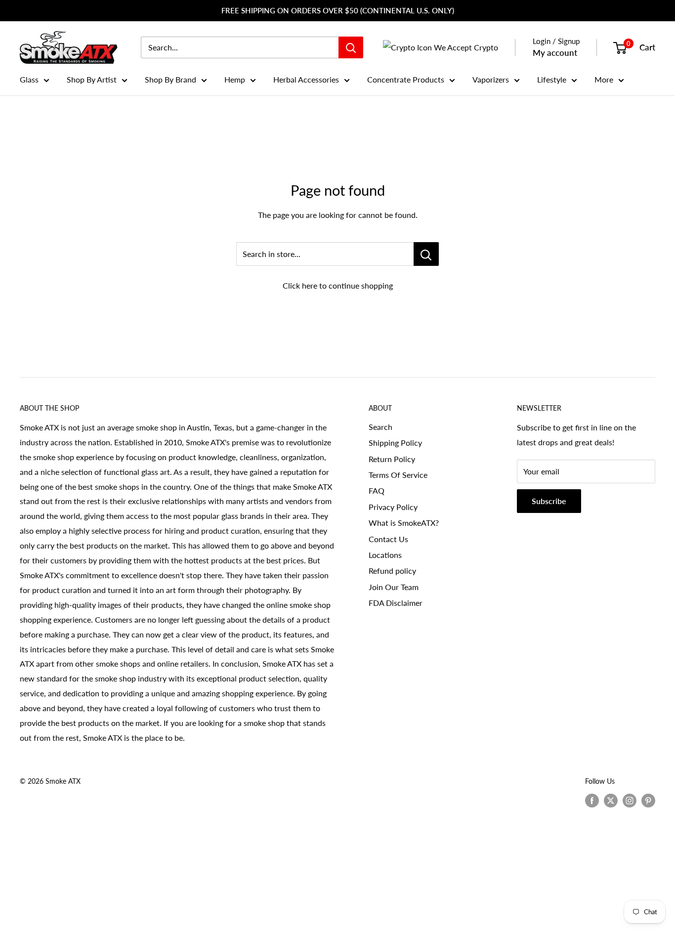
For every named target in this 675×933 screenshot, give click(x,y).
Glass (29, 79)
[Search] (350, 47)
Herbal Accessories (306, 79)
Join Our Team (394, 587)
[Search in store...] (426, 254)
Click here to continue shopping (338, 285)
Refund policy (392, 570)
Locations (385, 554)
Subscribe (549, 501)
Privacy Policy (393, 506)
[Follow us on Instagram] (629, 800)
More (603, 79)
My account (555, 52)
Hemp (234, 79)
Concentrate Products (405, 79)
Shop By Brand (170, 79)
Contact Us (388, 539)
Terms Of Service (398, 474)
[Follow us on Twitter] (611, 800)
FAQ (376, 490)
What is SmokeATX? (404, 522)
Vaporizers (490, 79)
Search (380, 426)
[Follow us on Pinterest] (648, 800)
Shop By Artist (92, 79)
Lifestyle (551, 79)
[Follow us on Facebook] (592, 800)
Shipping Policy (395, 442)
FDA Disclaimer (395, 602)
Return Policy (392, 459)
